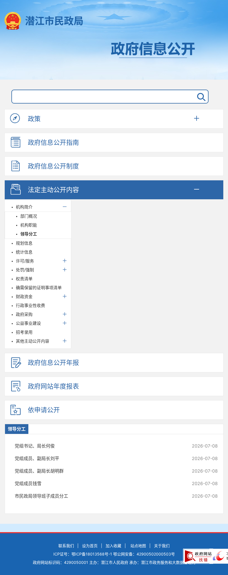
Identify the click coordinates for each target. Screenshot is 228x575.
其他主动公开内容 (32, 341)
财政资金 (24, 296)
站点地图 (138, 545)
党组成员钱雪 (97, 483)
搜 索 (200, 96)
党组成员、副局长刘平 (97, 458)
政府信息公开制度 (53, 166)
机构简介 (24, 207)
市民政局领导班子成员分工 (97, 496)
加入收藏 (113, 545)
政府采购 (24, 314)
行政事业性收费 (30, 305)
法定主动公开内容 (53, 190)
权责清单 (24, 278)
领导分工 (28, 234)
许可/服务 (25, 261)
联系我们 (66, 545)
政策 (34, 119)
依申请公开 (44, 410)
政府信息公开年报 (53, 363)
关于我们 (162, 545)
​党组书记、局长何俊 (97, 446)
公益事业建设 (28, 323)
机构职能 (28, 225)
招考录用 (24, 332)
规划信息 (24, 243)
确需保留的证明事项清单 (39, 287)
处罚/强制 (25, 269)
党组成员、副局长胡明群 (97, 471)
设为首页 (90, 545)
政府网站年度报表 (53, 386)
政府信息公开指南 (53, 142)
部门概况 (28, 216)
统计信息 (24, 252)
